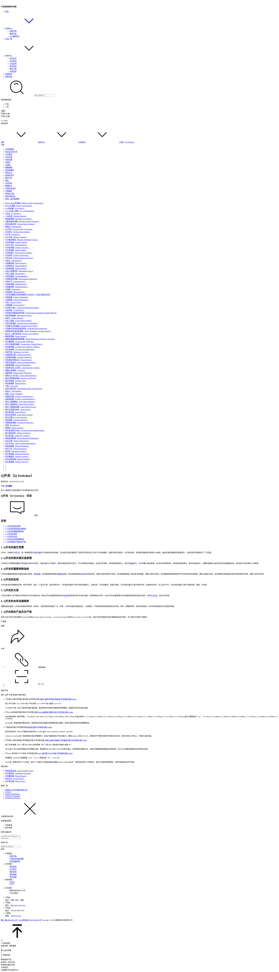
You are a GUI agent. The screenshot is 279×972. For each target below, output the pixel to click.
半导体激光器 (66, 699)
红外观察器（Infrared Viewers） (17, 462)
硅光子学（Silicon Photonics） (16, 449)
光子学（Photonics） (13, 234)
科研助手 (8, 74)
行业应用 (13, 64)
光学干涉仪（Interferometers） (16, 245)
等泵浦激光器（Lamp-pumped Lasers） (19, 771)
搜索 (3, 111)
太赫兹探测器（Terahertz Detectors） (19, 357)
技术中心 (41, 142)
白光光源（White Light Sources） (17, 441)
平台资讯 (13, 61)
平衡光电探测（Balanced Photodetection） (20, 362)
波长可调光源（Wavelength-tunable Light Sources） (24, 389)
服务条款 (13, 872)
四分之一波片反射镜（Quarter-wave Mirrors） (22, 334)
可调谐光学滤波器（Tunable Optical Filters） (21, 326)
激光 (7, 180)
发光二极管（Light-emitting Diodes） (19, 321)
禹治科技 (13, 867)
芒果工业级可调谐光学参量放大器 (57, 740)
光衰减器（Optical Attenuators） (17, 297)
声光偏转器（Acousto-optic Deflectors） (20, 342)
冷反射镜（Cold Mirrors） (15, 310)
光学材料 (8, 183)
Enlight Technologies (12, 794)
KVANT (8, 792)
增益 (131, 563)
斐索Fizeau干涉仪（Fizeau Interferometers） (21, 376)
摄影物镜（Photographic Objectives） (19, 373)
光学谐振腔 (9, 149)
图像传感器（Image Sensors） (16, 336)
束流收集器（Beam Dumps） (16, 383)
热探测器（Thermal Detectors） (16, 420)
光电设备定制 (15, 861)
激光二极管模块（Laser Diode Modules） (20, 402)
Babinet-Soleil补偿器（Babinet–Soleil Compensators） (24, 203)
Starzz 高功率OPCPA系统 (46, 753)
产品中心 (9, 28)
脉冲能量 (37, 574)
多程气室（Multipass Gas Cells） (17, 352)
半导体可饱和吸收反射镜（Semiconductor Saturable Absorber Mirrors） (31, 313)
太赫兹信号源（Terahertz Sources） (18, 355)
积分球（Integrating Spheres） (16, 451)
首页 (7, 12)
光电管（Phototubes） (13, 289)
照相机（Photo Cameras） (14, 428)
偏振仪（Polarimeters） (13, 227)
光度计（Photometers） (13, 261)
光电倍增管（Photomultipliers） (17, 276)
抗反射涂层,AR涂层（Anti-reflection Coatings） (22, 368)
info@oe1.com (16, 916)
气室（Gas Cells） (12, 386)
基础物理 (8, 167)
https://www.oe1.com (17, 905)
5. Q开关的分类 (11, 536)
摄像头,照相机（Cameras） (15, 370)
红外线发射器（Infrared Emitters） (18, 459)
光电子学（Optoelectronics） (15, 281)
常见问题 (13, 877)
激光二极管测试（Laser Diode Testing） (20, 404)
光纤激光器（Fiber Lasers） (15, 781)
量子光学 (8, 178)
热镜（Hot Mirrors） (12, 425)
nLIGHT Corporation (12, 796)
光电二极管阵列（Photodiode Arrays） (19, 271)
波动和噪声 (9, 170)
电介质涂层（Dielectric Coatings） (18, 436)
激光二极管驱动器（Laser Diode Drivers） (21, 407)
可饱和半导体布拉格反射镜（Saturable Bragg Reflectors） (26, 328)
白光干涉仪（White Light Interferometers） (21, 443)
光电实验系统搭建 (17, 859)
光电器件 (8, 191)
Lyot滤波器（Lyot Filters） (15, 208)
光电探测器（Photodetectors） (16, 284)
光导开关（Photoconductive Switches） (19, 258)
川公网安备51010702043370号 (30, 920)
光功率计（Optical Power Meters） (18, 232)
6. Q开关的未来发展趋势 (14, 539)
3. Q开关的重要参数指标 (14, 531)
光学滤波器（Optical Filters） (16, 250)
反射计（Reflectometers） (14, 318)
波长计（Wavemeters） (13, 391)
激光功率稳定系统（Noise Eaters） (18, 409)
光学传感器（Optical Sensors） (16, 242)
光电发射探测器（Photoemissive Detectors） (21, 279)
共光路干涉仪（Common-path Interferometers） (22, 308)
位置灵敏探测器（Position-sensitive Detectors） (22, 221)
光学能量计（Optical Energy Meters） (19, 253)
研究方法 (8, 173)
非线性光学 (9, 175)
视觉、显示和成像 (12, 199)
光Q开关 (154, 595)
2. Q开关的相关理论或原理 (15, 529)
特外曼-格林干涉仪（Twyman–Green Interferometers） (25, 430)
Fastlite (73, 699)
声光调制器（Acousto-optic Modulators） (20, 349)
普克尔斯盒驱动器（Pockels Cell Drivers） (21, 378)
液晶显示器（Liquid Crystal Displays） (19, 396)
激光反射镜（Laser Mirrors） (16, 412)
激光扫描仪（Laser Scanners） (16, 417)
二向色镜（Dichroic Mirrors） (16, 216)
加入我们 (13, 869)
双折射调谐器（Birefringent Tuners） (19, 315)
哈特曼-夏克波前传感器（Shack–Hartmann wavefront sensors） (28, 331)
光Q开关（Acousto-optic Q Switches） (19, 229)
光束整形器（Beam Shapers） (16, 263)
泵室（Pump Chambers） (14, 394)
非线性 (66, 595)
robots (12, 884)
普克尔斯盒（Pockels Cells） (16, 381)
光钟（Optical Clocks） (13, 302)
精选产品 (13, 34)
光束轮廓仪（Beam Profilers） (16, 266)
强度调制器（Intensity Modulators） (18, 365)
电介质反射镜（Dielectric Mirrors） (18, 433)
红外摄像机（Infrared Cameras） (17, 456)
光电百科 (13, 71)
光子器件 (8, 154)
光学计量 (8, 157)
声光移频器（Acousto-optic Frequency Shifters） (23, 347)
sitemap (12, 882)
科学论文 (13, 58)
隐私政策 (13, 874)
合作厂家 (8, 39)
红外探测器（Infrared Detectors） (17, 454)
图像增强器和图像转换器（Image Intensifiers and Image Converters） (30, 339)
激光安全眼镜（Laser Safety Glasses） (19, 415)
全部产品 (13, 31)
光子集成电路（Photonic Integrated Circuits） (21, 240)
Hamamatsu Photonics (13, 798)
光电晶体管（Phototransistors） (16, 287)
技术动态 (13, 66)
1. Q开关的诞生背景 (12, 526)
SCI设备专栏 (14, 36)
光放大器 (8, 160)
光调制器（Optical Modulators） (17, 300)
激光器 (38, 552)
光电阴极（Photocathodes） (15, 292)
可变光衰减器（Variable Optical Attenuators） (22, 323)
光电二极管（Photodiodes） (15, 274)
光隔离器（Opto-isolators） (15, 305)
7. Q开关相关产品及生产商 (15, 542)
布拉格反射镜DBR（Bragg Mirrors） (19, 360)
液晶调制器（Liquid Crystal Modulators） (20, 399)
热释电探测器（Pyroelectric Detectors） (19, 423)
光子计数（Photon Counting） (16, 237)
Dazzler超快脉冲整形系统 (47, 712)
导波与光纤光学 (11, 152)
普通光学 (8, 186)
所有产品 (13, 856)
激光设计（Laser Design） (15, 779)
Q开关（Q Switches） (127, 142)
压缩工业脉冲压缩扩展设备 (49, 699)
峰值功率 (61, 574)
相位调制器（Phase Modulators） (17, 446)
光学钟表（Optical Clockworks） (17, 255)
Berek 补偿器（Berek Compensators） (19, 206)
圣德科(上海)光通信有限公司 (16, 790)
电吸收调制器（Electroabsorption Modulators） (22, 438)
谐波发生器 (31, 727)
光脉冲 (7, 162)
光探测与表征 (10, 188)
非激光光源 (9, 194)
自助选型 (8, 77)
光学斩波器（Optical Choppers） (17, 247)
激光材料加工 (10, 196)
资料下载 (13, 69)
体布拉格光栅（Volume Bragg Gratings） (20, 224)
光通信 (7, 165)
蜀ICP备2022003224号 (9, 920)
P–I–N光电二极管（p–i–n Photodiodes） (20, 211)
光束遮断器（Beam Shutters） (16, 268)
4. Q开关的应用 (11, 534)
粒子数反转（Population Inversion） (18, 773)
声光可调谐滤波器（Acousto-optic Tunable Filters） (24, 344)
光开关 (17, 552)
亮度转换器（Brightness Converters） (19, 219)
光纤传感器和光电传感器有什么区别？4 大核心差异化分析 (27, 295)
